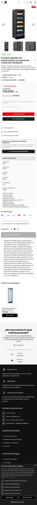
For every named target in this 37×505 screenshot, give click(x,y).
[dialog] (18, 484)
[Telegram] (18, 229)
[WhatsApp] (14, 229)
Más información (10, 477)
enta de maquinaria (11, 436)
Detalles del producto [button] (11, 235)
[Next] (33, 24)
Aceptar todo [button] (9, 497)
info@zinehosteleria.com (22, 224)
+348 (7, 413)
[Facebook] (11, 229)
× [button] (35, 465)
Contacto (7, 446)
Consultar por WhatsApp (19, 151)
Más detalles (10, 315)
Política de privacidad (10, 459)
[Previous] (3, 24)
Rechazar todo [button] (27, 497)
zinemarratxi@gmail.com (13, 416)
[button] (23, 2)
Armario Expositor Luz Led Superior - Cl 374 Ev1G (8, 309)
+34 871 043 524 (7, 224)
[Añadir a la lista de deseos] (34, 60)
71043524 (12, 413)
